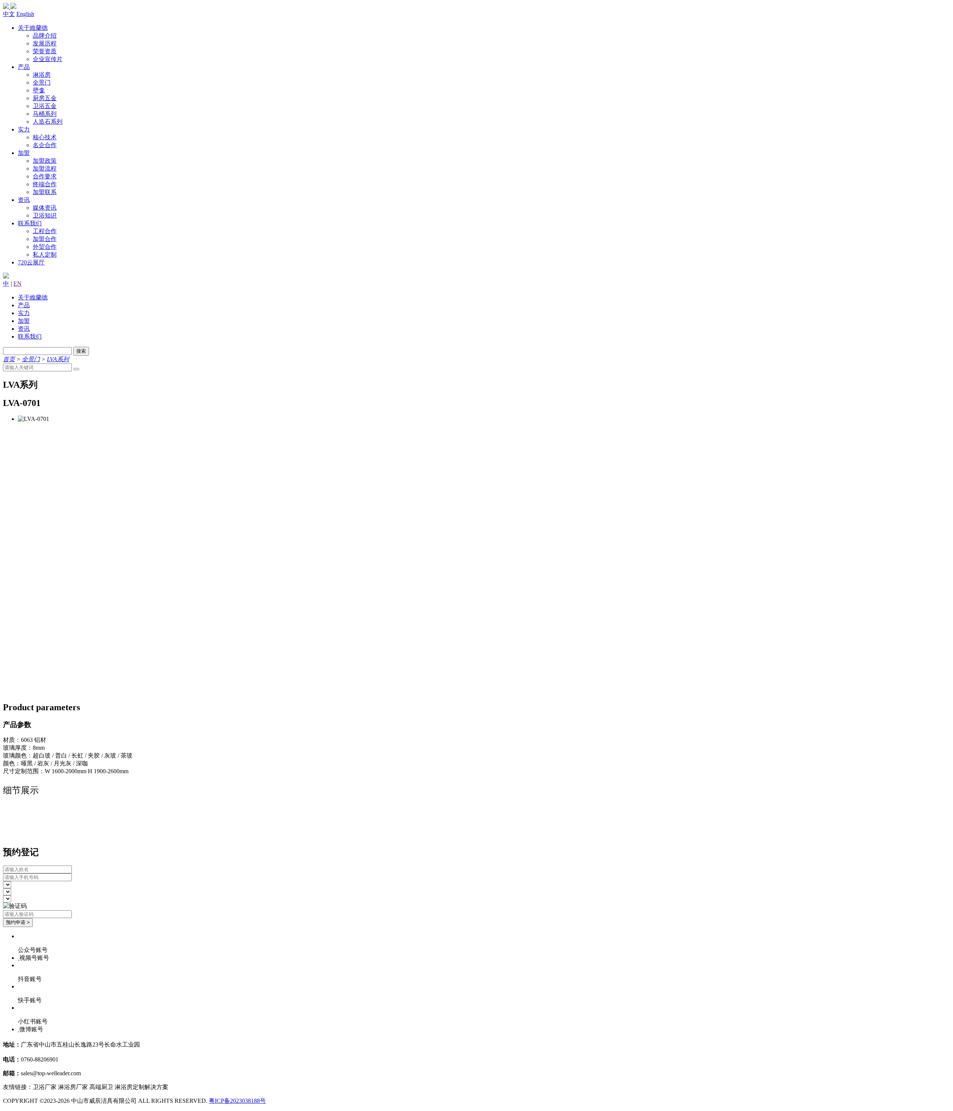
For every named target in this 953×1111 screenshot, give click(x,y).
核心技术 (45, 137)
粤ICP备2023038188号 (237, 1101)
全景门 (42, 82)
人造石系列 (48, 121)
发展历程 (45, 43)
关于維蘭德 (33, 28)
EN (17, 283)
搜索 (81, 351)
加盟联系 (45, 192)
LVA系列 (58, 359)
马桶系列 (45, 114)
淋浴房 (42, 75)
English (25, 14)
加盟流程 (45, 168)
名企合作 (45, 145)
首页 (9, 359)
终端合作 (45, 184)
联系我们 (30, 223)
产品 (24, 67)
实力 (24, 129)
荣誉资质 (45, 51)
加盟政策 (45, 161)
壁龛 (39, 90)
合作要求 (45, 176)
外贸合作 (45, 247)
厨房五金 (45, 98)
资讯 (24, 200)
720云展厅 (31, 262)
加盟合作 (45, 239)
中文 (9, 14)
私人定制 (45, 254)
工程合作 (45, 231)
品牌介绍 (45, 35)
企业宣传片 (48, 59)
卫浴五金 (45, 106)
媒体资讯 (45, 207)
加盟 (24, 153)
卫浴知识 (45, 215)
